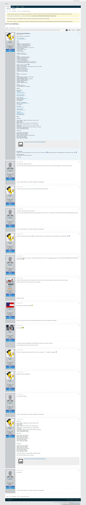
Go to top (78, 499)
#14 (78, 470)
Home (7, 496)
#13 (78, 419)
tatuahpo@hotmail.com (21, 95)
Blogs (13, 6)
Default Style (9, 499)
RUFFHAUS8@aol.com (23, 98)
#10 (78, 350)
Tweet (11, 51)
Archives (19, 11)
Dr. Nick (10, 41)
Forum (10, 11)
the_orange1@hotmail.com (24, 103)
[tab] (7, 28)
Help (67, 499)
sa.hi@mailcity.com (20, 107)
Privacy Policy (78, 502)
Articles (17, 6)
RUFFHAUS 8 (10, 308)
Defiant (10, 331)
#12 (78, 394)
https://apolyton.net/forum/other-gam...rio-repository (16, 15)
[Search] (66, 30)
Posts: (9, 47)
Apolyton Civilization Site (58, 502)
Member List (8, 8)
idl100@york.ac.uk (20, 112)
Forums (8, 6)
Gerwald (10, 264)
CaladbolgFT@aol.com (21, 109)
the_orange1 (10, 170)
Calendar (13, 8)
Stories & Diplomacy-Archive (26, 11)
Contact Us (72, 499)
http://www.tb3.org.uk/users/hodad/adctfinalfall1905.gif (35, 141)
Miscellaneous (14, 11)
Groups (22, 6)
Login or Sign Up (76, 0)
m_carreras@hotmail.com (21, 39)
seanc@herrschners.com (21, 92)
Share (11, 49)
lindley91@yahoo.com (21, 113)
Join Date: (9, 174)
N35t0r (10, 286)
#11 (78, 372)
